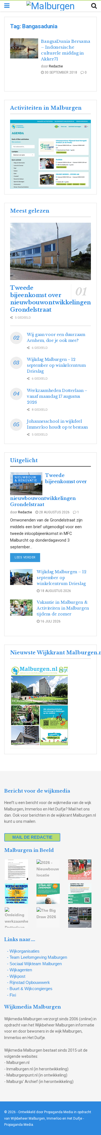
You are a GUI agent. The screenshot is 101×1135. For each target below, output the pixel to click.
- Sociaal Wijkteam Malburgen (34, 963)
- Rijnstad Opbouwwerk (28, 982)
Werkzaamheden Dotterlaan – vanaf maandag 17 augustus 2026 (57, 396)
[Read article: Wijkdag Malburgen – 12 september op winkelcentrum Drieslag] (21, 577)
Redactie (56, 66)
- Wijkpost (16, 976)
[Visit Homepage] (50, 6)
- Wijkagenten (19, 969)
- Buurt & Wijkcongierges (29, 988)
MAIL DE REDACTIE (32, 837)
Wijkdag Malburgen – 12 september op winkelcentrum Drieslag (56, 365)
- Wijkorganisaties (23, 951)
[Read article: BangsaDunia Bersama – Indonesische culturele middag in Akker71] (24, 48)
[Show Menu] (7, 5)
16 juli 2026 (50, 621)
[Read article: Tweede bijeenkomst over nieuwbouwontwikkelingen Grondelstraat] (50, 251)
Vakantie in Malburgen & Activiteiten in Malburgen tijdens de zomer (63, 608)
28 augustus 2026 (54, 512)
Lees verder (27, 557)
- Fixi (11, 995)
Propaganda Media (18, 1125)
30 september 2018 (60, 72)
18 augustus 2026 (55, 591)
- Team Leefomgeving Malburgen (37, 957)
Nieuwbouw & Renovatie (26, 479)
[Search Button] (94, 5)
